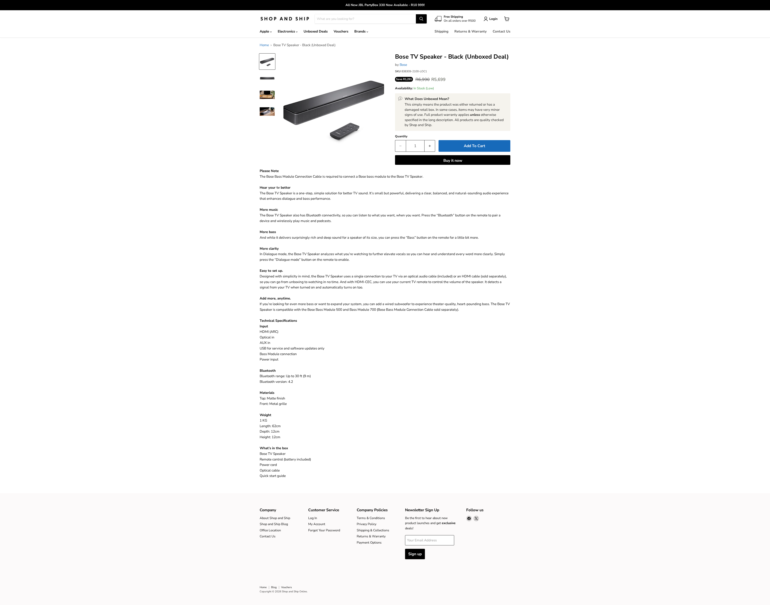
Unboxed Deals (316, 31)
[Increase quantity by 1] (430, 146)
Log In (312, 518)
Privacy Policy (366, 524)
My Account (316, 524)
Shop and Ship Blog (274, 524)
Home (264, 45)
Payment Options (369, 542)
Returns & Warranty (470, 31)
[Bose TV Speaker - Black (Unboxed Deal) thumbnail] (267, 61)
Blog (274, 587)
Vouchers (341, 31)
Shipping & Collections (373, 530)
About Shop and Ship (275, 518)
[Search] (421, 18)
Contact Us (501, 31)
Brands (360, 31)
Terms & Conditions (371, 518)
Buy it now (452, 160)
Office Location (270, 530)
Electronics (287, 31)
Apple (265, 31)
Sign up (415, 554)
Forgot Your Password (324, 530)
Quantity (401, 136)
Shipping (441, 31)
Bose (403, 64)
